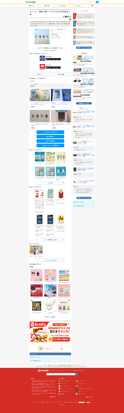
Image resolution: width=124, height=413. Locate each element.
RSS (90, 402)
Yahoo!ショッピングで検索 (49, 145)
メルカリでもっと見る (49, 132)
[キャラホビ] (30, 2)
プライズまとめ (62, 5)
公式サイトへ (40, 74)
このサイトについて (36, 402)
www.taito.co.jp (38, 44)
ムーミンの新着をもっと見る (50, 239)
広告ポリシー (61, 402)
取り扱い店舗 (61, 74)
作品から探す (47, 5)
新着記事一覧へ (53, 396)
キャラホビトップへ (48, 348)
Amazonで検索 (50, 141)
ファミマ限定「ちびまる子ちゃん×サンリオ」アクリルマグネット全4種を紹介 (85, 37)
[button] (42, 36)
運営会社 (65, 402)
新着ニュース (31, 5)
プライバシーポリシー (53, 402)
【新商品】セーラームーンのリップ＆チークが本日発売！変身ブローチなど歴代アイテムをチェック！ (85, 31)
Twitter (86, 402)
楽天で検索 (50, 136)
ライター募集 (82, 402)
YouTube (88, 402)
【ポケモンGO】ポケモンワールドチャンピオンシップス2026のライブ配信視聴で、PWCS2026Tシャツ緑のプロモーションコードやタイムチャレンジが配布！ (44, 381)
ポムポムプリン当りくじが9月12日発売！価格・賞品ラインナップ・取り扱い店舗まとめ (85, 24)
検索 (97, 2)
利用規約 (47, 402)
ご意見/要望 (43, 402)
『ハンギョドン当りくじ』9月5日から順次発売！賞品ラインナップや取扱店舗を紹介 (84, 42)
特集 (92, 5)
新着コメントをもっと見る (84, 197)
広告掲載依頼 (70, 402)
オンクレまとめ (77, 5)
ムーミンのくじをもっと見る (50, 260)
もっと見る (50, 182)
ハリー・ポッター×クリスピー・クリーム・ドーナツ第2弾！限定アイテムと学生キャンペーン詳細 (85, 16)
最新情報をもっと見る (84, 103)
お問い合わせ (76, 402)
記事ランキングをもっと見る (84, 47)
